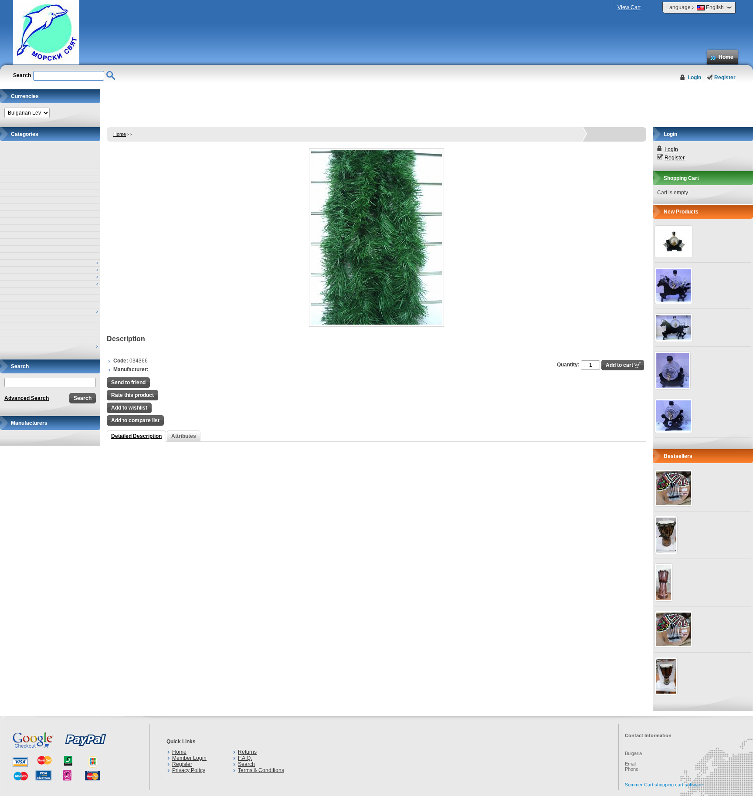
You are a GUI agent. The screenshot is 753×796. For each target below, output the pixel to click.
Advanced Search (26, 398)
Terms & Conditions (261, 770)
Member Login (189, 758)
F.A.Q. (245, 758)
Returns (247, 752)
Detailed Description (136, 436)
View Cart (629, 7)
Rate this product (132, 395)
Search (246, 764)
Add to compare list (135, 420)
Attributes (183, 436)
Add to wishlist (129, 408)
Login (694, 78)
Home (726, 57)
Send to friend (128, 382)
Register (725, 78)
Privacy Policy (188, 770)
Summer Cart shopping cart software (664, 784)
